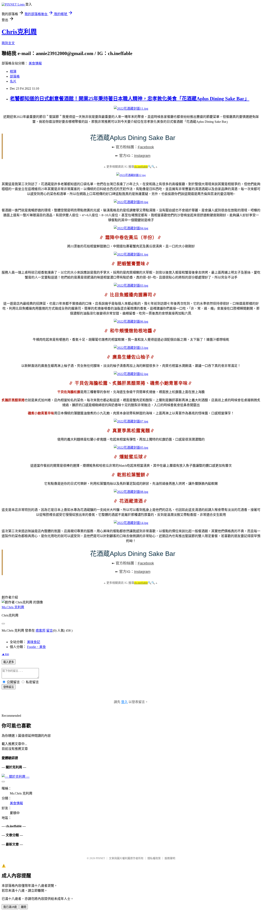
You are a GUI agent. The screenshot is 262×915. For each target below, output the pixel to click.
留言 (49, 630)
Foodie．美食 (36, 647)
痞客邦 (40, 630)
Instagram (142, 156)
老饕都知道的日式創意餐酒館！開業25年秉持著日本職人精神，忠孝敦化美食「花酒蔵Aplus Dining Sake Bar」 (129, 98)
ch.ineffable (141, 166)
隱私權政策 (154, 858)
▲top (5, 654)
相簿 (13, 71)
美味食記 (33, 642)
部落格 (15, 76)
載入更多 (8, 662)
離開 (23, 906)
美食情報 (35, 63)
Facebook (146, 147)
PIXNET (100, 858)
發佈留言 (8, 687)
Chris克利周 (19, 31)
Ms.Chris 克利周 (13, 607)
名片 (13, 81)
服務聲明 (170, 858)
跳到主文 (8, 43)
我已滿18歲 (10, 906)
